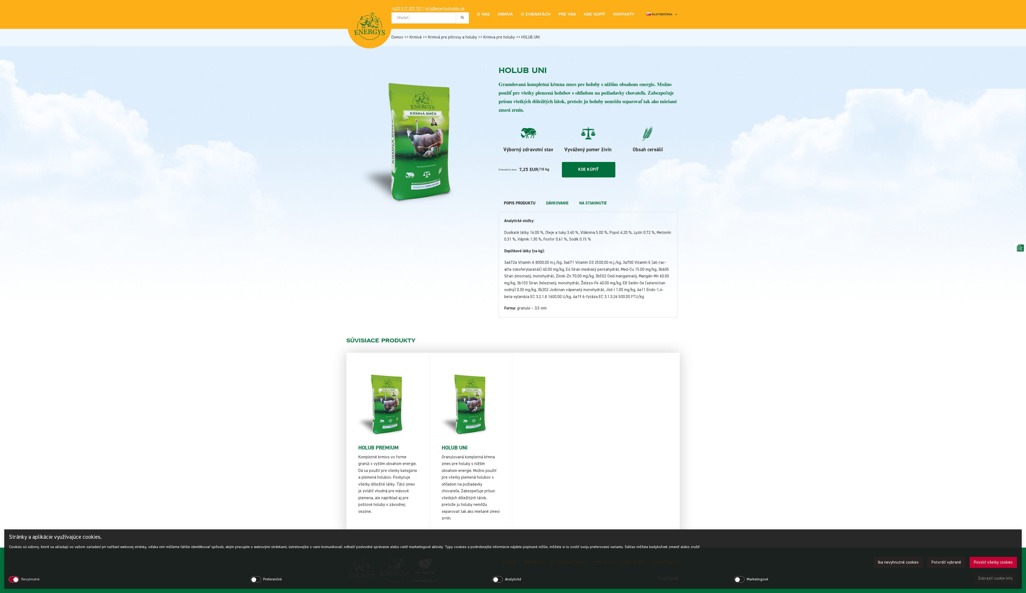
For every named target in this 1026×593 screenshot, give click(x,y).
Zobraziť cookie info (995, 578)
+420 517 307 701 (406, 9)
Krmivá (416, 37)
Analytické (513, 579)
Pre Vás (567, 14)
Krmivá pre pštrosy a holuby (452, 37)
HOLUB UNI (455, 447)
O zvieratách (535, 14)
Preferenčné (272, 579)
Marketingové (757, 579)
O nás (483, 14)
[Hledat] (462, 17)
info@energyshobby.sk (445, 9)
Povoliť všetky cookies (993, 562)
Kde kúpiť (594, 14)
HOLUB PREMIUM (378, 447)
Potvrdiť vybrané (946, 562)
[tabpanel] (588, 265)
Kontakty (623, 14)
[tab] (520, 203)
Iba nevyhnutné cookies (898, 562)
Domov (397, 37)
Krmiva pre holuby (499, 37)
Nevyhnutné (30, 579)
